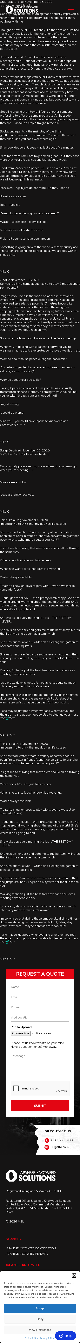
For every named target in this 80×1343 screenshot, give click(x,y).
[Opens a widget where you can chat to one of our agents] (65, 1336)
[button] (74, 1276)
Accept (40, 1308)
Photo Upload (21, 1027)
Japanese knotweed (48, 347)
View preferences (40, 1329)
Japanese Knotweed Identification (31, 1248)
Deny (40, 1319)
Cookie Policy (31, 1338)
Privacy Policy (47, 1338)
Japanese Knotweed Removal (27, 1254)
